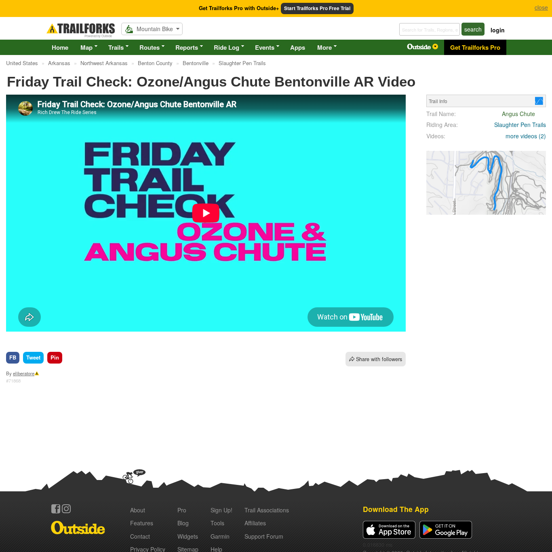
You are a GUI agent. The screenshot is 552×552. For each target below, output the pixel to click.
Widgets (187, 536)
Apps (297, 47)
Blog (183, 523)
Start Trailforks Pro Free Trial (317, 8)
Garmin (220, 536)
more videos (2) (526, 136)
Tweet (33, 357)
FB (12, 357)
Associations (266, 510)
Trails (116, 47)
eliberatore (23, 373)
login (498, 30)
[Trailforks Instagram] (66, 508)
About (137, 510)
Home (60, 47)
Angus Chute (518, 114)
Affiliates (255, 523)
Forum (263, 536)
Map (86, 47)
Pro (181, 510)
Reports (186, 47)
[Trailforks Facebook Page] (55, 508)
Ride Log (226, 47)
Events (264, 47)
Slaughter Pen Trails (520, 125)
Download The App (396, 509)
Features (141, 523)
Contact (140, 536)
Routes (149, 47)
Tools (217, 523)
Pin (55, 357)
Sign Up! (221, 510)
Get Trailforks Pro (475, 47)
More (324, 47)
